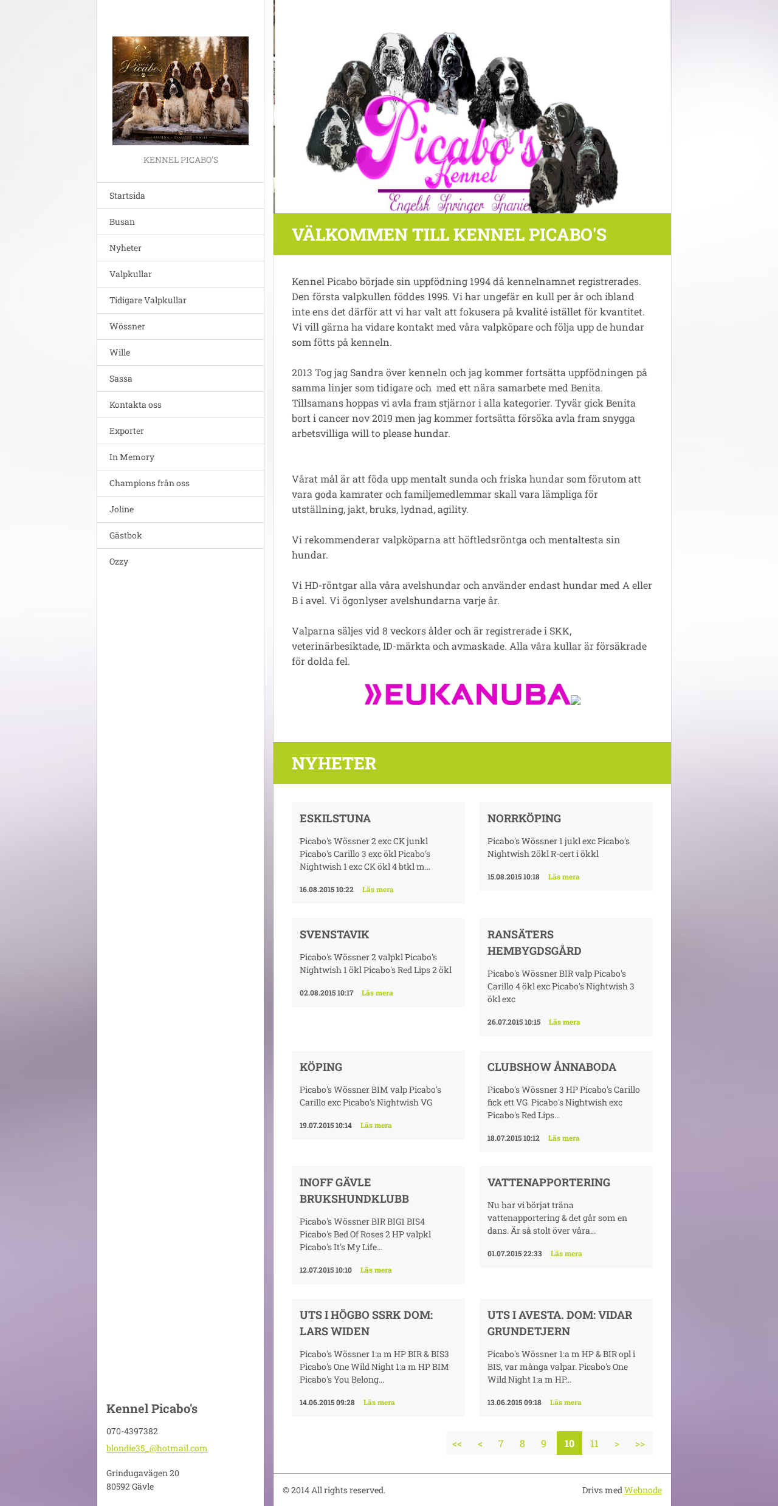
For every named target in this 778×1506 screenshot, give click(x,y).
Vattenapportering (548, 1182)
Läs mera (378, 889)
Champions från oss (149, 483)
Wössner (127, 326)
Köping (321, 1066)
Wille (119, 352)
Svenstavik (335, 934)
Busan (122, 221)
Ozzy (118, 561)
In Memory (131, 456)
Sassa (121, 378)
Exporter (126, 430)
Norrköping (524, 818)
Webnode (643, 1490)
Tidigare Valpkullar (148, 300)
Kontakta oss (135, 404)
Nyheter (125, 247)
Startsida (127, 195)
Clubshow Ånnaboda (551, 1066)
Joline (121, 509)
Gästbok (125, 535)
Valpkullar (130, 274)
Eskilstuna (335, 818)
